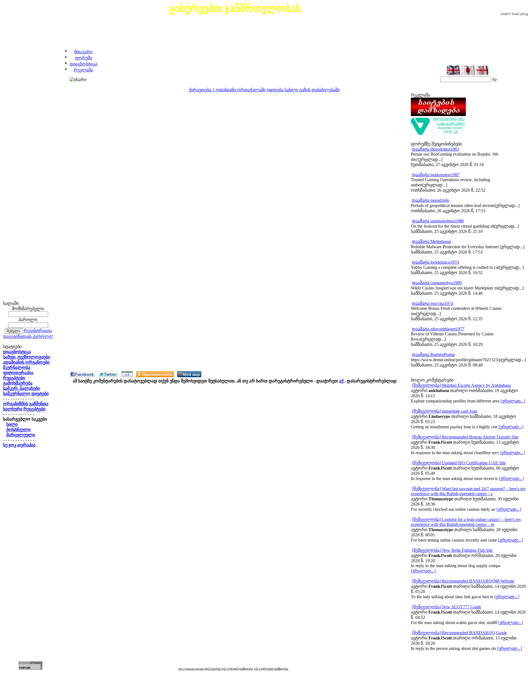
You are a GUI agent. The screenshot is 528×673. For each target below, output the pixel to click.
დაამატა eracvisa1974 (432, 303)
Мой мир (191, 374)
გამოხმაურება (17, 383)
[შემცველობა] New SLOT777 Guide (446, 607)
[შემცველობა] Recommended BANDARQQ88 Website (463, 581)
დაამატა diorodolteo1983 (435, 149)
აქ (341, 381)
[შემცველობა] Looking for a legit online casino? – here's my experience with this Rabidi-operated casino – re (466, 522)
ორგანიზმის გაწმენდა (25, 403)
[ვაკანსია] (438, 133)
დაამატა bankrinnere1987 (436, 174)
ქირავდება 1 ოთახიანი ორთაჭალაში (227, 89)
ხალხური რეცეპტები (24, 409)
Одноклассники (157, 374)
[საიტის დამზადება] (438, 114)
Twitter (110, 374)
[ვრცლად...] (513, 401)
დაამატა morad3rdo (430, 200)
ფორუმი (83, 58)
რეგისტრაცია (38, 330)
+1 (127, 374)
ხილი (12, 424)
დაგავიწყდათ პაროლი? (28, 336)
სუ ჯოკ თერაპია (19, 445)
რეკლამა (83, 70)
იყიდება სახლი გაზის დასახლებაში (303, 89)
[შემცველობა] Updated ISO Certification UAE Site (459, 462)
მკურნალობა (16, 367)
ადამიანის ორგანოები (26, 362)
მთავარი (83, 51)
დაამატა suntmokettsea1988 (438, 221)
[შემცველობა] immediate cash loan (444, 411)
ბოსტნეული (18, 429)
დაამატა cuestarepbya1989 (437, 282)
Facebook (84, 374)
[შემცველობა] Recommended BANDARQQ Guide (459, 632)
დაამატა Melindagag (431, 241)
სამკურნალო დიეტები (26, 393)
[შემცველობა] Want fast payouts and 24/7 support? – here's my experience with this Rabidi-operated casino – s (468, 491)
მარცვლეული (20, 434)
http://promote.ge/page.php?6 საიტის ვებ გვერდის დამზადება (215, 668)
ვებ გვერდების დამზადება (271, 668)
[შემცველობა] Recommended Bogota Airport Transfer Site (465, 437)
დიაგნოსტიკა (83, 64)
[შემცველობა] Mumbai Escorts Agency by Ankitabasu (461, 385)
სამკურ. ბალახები (21, 388)
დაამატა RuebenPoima (433, 354)
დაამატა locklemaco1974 (435, 262)
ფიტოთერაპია (18, 372)
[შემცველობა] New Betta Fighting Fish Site (452, 550)
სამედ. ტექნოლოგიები (26, 357)
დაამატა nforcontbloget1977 (438, 329)
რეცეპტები (14, 378)
